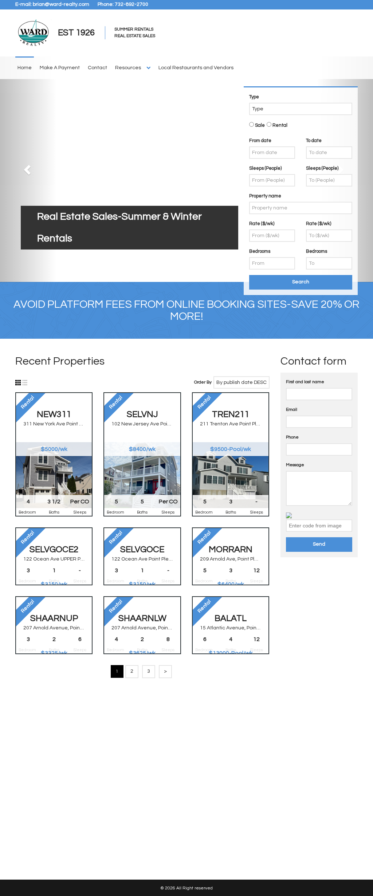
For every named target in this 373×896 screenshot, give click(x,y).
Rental (279, 125)
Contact (97, 67)
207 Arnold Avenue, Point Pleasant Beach (54, 627)
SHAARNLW (142, 618)
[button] (28, 169)
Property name (265, 196)
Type (254, 96)
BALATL (231, 618)
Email (291, 409)
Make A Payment (60, 67)
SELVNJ (142, 414)
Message (295, 465)
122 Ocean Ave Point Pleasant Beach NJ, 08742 (142, 559)
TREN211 (230, 414)
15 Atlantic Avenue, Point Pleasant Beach (230, 627)
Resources (128, 67)
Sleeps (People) (265, 168)
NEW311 (54, 414)
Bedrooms (259, 251)
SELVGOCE (142, 549)
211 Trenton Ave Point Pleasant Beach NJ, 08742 (230, 424)
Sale (259, 125)
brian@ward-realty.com (61, 4)
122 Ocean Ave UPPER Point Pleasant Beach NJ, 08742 (54, 559)
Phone (292, 437)
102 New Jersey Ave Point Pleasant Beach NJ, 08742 (142, 424)
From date (260, 140)
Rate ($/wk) (261, 223)
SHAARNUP (54, 618)
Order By (203, 382)
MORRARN (230, 549)
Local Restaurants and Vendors (195, 67)
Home (24, 67)
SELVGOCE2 (54, 549)
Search (300, 281)
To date (314, 140)
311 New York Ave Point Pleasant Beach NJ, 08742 (54, 424)
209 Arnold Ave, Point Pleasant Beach (230, 559)
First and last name (305, 382)
